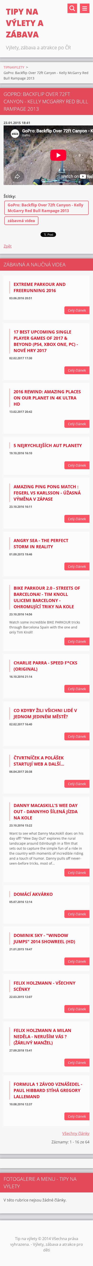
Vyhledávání (72, 8)
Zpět (8, 246)
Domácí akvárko (33, 894)
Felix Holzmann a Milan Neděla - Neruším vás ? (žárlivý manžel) (42, 1036)
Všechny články (75, 1133)
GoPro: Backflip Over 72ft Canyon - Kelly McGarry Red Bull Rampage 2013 (45, 207)
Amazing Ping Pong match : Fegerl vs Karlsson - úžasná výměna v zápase (47, 493)
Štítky (9, 196)
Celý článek (77, 310)
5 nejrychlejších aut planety (48, 445)
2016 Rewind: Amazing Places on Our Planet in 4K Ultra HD (47, 398)
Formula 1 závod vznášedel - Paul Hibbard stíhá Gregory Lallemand (48, 1090)
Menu (84, 8)
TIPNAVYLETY (14, 67)
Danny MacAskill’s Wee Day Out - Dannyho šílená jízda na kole (46, 811)
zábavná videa (21, 220)
